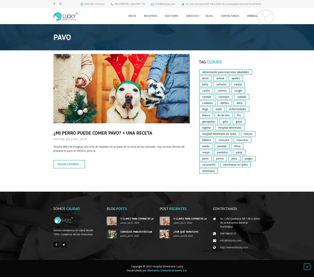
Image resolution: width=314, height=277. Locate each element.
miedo (206, 146)
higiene (206, 127)
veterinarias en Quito (235, 164)
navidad (221, 146)
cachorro (221, 84)
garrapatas (208, 121)
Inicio (132, 15)
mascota (224, 140)
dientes (224, 103)
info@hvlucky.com (230, 240)
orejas (206, 152)
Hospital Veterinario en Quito (219, 134)
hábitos (206, 140)
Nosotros (150, 15)
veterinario (208, 171)
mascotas (242, 140)
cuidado (241, 96)
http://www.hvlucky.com (234, 247)
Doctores (171, 15)
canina (238, 84)
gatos (239, 121)
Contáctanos (230, 15)
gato (225, 121)
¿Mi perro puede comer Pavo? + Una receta (102, 133)
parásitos (222, 152)
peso (234, 158)
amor (205, 78)
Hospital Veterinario (229, 127)
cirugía (238, 90)
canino (206, 90)
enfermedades (237, 109)
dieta (239, 103)
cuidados (207, 103)
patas (239, 152)
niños (237, 146)
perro (205, 158)
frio (239, 115)
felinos (206, 115)
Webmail (252, 15)
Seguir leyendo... (69, 164)
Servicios (192, 15)
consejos (224, 96)
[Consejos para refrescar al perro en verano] (112, 234)
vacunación (209, 164)
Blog (209, 15)
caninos (222, 90)
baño (205, 84)
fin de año (224, 115)
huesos (248, 134)
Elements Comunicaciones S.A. (167, 270)
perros (220, 158)
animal (220, 78)
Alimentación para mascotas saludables (225, 72)
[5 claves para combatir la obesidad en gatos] (112, 221)
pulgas (249, 158)
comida (206, 96)
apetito (236, 78)
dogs (205, 109)
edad (219, 109)
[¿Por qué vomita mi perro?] (165, 234)
